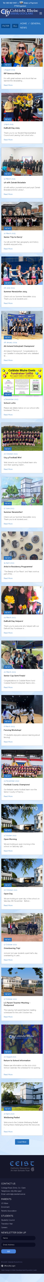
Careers (4, 1227)
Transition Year (7, 1224)
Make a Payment (31, 3)
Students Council (8, 1220)
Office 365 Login (9, 1266)
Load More (22, 1142)
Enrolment (5, 1207)
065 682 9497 (11, 3)
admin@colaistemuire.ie (15, 1194)
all (15, 26)
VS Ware (4, 1203)
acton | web (32, 1270)
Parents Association (8, 1211)
